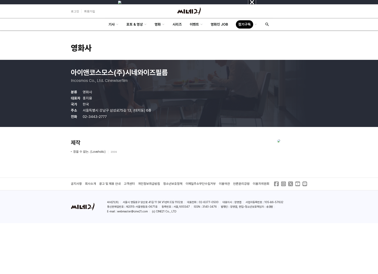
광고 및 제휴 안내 (110, 184)
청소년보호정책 (173, 184)
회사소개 (90, 184)
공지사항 (76, 184)
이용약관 (224, 184)
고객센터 (129, 184)
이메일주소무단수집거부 (201, 184)
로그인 (75, 11)
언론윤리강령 (241, 184)
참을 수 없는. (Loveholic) (90, 152)
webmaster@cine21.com (132, 211)
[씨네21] (189, 11)
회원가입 (89, 11)
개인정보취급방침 (149, 184)
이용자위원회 (261, 184)
